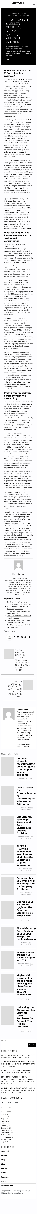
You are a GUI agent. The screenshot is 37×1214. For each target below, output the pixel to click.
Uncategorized (7, 1186)
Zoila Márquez (16, 15)
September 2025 (7, 1137)
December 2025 (7, 1130)
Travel (3, 1181)
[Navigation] (34, 4)
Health (3, 1173)
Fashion (4, 1168)
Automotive (6, 1151)
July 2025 (4, 1142)
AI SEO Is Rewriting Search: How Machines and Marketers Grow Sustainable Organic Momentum (26, 856)
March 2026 (5, 1123)
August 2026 (6, 1112)
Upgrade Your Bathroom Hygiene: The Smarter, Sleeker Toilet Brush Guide (25, 908)
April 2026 (5, 1121)
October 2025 (6, 1135)
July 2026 (4, 1114)
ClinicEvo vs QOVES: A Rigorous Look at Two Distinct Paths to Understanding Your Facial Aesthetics (18, 1090)
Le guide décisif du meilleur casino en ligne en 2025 (26, 956)
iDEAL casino (24, 528)
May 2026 (4, 1119)
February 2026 (6, 1126)
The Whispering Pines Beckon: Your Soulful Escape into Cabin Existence (26, 934)
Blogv (3, 1164)
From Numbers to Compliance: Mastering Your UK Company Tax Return (26, 883)
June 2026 (5, 1116)
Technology (5, 1177)
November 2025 (7, 1133)
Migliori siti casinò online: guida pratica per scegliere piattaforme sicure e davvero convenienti (25, 985)
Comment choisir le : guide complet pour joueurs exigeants (26, 766)
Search (4, 1041)
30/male (18, 3)
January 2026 (6, 1128)
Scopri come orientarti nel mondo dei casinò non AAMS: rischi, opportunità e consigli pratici (18, 1064)
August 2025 (6, 1139)
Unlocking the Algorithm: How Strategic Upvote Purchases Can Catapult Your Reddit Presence (26, 1017)
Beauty (4, 1155)
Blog (7, 59)
